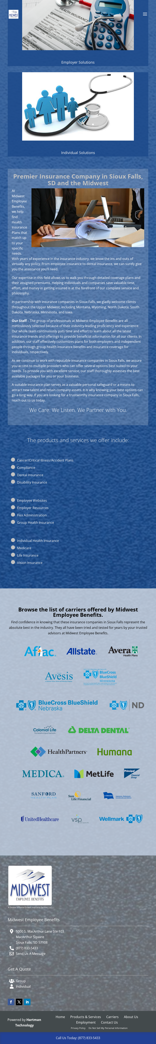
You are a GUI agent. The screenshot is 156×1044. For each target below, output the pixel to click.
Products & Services (85, 1017)
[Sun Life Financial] (80, 803)
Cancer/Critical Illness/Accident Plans (45, 460)
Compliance (26, 467)
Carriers (112, 1017)
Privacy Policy (78, 1028)
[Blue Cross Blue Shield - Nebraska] (57, 713)
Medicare (24, 548)
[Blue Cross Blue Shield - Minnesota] (100, 689)
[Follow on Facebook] (11, 1002)
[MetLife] (94, 781)
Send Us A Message (31, 953)
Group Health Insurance (35, 522)
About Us (131, 1017)
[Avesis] (59, 685)
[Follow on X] (19, 1002)
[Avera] (123, 659)
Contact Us (109, 1022)
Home (60, 1017)
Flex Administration (32, 515)
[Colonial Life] (45, 738)
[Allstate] (81, 657)
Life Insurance (27, 555)
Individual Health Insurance (38, 540)
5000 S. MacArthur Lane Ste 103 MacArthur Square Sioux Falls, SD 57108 (40, 937)
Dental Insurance (30, 475)
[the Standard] (117, 802)
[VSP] (80, 827)
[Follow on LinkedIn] (27, 1002)
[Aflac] (40, 659)
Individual (23, 986)
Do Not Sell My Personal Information (108, 1028)
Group (21, 981)
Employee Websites (32, 500)
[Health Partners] (58, 760)
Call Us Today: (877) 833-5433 (78, 1038)
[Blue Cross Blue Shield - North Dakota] (127, 716)
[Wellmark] (121, 828)
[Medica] (43, 780)
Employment (86, 1022)
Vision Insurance (29, 562)
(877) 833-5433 (27, 948)
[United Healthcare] (40, 825)
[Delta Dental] (99, 736)
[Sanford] (43, 802)
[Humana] (114, 758)
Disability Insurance (32, 482)
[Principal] (132, 781)
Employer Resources (33, 508)
